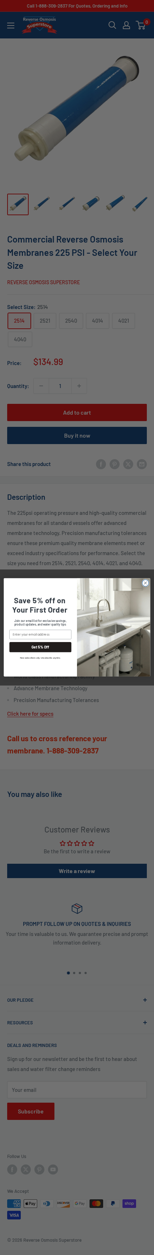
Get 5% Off (40, 647)
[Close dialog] (145, 583)
